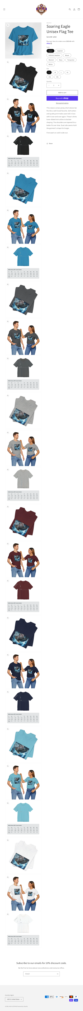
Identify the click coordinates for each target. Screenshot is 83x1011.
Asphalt (60, 51)
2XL (50, 77)
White (51, 64)
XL (67, 72)
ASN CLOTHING (13, 1006)
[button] (4, 9)
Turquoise (70, 60)
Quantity (49, 81)
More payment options (62, 103)
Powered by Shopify (22, 1006)
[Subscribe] (57, 974)
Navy (60, 60)
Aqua (50, 51)
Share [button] (51, 143)
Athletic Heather (54, 55)
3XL (57, 77)
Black (67, 55)
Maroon (51, 60)
